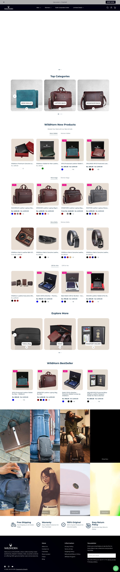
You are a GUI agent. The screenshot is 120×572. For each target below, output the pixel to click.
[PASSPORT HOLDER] (93, 334)
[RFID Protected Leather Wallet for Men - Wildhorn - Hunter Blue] (62, 169)
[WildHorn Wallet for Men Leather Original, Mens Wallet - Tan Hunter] (37, 168)
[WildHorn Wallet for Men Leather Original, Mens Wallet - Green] (43, 168)
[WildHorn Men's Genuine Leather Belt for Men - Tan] (70, 257)
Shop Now (15, 459)
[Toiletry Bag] (27, 334)
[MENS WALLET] (27, 95)
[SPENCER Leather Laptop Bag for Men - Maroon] (37, 214)
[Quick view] (30, 159)
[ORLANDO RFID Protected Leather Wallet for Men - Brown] (93, 169)
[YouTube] (12, 566)
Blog (43, 559)
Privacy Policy (69, 546)
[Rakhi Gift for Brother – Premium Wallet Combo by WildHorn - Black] (43, 302)
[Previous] (15, 96)
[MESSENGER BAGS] (93, 95)
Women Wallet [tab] (65, 133)
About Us (45, 546)
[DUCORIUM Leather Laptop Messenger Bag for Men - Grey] (18, 214)
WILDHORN (12, 569)
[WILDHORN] (8, 7)
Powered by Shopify (21, 569)
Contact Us (45, 549)
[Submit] (113, 555)
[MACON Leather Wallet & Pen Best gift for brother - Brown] (93, 302)
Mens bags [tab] (54, 178)
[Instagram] (9, 566)
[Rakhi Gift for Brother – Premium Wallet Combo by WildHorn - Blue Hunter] (40, 302)
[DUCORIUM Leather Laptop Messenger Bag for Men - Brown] (15, 214)
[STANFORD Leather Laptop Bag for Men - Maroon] (62, 214)
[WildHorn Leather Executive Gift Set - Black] (12, 301)
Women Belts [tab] (65, 222)
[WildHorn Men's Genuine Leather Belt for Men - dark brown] (90, 257)
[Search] (107, 7)
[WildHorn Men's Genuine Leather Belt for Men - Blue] (65, 257)
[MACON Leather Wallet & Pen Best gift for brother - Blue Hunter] (95, 302)
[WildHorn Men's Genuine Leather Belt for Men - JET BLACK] (40, 257)
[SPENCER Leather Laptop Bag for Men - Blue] (43, 214)
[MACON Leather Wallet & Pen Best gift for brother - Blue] (90, 302)
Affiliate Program (70, 556)
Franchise (45, 551)
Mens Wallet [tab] (54, 133)
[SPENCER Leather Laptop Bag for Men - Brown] (45, 214)
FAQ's (44, 556)
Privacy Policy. (93, 562)
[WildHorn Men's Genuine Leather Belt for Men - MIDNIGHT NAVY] (93, 257)
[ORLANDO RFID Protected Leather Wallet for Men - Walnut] (95, 169)
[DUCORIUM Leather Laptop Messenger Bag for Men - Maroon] (20, 214)
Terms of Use (69, 549)
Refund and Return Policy (72, 554)
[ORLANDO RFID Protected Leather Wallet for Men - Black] (90, 169)
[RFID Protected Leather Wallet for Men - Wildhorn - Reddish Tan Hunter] (70, 169)
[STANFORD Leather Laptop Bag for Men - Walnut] (65, 214)
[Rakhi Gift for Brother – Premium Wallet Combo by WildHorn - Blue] (37, 302)
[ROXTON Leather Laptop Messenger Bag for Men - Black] (87, 214)
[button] (115, 7)
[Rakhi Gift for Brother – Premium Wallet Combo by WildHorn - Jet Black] (45, 302)
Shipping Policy (69, 551)
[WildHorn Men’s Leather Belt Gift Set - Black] (15, 257)
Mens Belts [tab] (54, 222)
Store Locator (46, 554)
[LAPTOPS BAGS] (60, 95)
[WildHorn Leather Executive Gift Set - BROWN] (18, 301)
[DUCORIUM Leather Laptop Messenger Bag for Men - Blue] (12, 214)
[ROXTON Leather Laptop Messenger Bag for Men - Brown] (95, 214)
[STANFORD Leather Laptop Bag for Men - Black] (70, 214)
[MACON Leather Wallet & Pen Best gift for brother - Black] (87, 302)
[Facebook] (5, 566)
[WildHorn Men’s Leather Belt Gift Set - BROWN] (20, 257)
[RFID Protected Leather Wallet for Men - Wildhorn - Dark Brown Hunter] (65, 169)
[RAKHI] (60, 334)
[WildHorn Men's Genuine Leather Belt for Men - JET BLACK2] (43, 257)
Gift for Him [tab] (55, 265)
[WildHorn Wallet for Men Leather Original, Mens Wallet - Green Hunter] (40, 168)
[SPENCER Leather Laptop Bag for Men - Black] (40, 214)
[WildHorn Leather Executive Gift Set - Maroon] (15, 301)
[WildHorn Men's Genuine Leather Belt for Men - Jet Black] (87, 257)
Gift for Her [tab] (65, 265)
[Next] (114, 96)
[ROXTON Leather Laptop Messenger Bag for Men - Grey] (93, 214)
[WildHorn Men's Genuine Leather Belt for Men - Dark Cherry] (37, 257)
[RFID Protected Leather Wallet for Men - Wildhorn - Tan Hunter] (68, 169)
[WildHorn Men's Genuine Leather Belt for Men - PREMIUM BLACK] (45, 257)
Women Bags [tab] (65, 178)
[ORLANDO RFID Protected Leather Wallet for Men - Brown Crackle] (87, 169)
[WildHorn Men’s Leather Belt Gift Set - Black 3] (12, 257)
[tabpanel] (60, 154)
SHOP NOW (110, 2)
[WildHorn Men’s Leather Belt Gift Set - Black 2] (18, 257)
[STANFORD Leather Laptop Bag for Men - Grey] (68, 214)
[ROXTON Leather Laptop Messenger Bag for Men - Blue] (90, 214)
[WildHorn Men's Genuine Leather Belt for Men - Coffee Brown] (68, 257)
